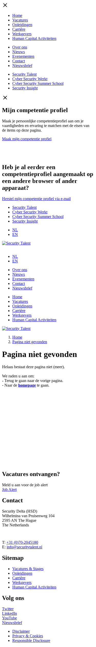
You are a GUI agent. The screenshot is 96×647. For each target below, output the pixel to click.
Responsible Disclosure (31, 640)
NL (15, 230)
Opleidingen (22, 24)
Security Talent (24, 74)
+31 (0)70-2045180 (22, 542)
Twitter (8, 609)
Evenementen (23, 56)
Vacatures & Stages (28, 569)
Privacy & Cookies (27, 636)
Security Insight (25, 88)
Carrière (18, 29)
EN (15, 234)
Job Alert (9, 489)
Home (17, 15)
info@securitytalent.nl (24, 547)
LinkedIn (9, 613)
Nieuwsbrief (22, 65)
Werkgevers (21, 34)
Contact (18, 61)
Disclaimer (21, 631)
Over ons (19, 47)
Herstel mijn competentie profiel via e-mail (36, 199)
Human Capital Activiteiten (34, 38)
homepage (27, 385)
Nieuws (18, 52)
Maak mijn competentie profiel (26, 139)
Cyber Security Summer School (37, 83)
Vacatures (20, 20)
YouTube (9, 618)
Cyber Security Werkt (29, 79)
